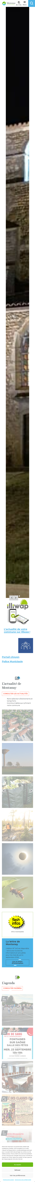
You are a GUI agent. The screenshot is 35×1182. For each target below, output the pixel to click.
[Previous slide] (11, 597)
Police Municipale (12, 661)
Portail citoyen (10, 657)
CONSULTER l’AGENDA (12, 988)
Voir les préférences (17, 1175)
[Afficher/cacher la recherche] (31, 3)
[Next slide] (15, 597)
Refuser (17, 1170)
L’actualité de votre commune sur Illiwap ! (17, 630)
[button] (15, 596)
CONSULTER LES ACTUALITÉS (15, 694)
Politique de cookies (8, 1179)
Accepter (17, 1165)
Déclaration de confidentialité (23, 1179)
